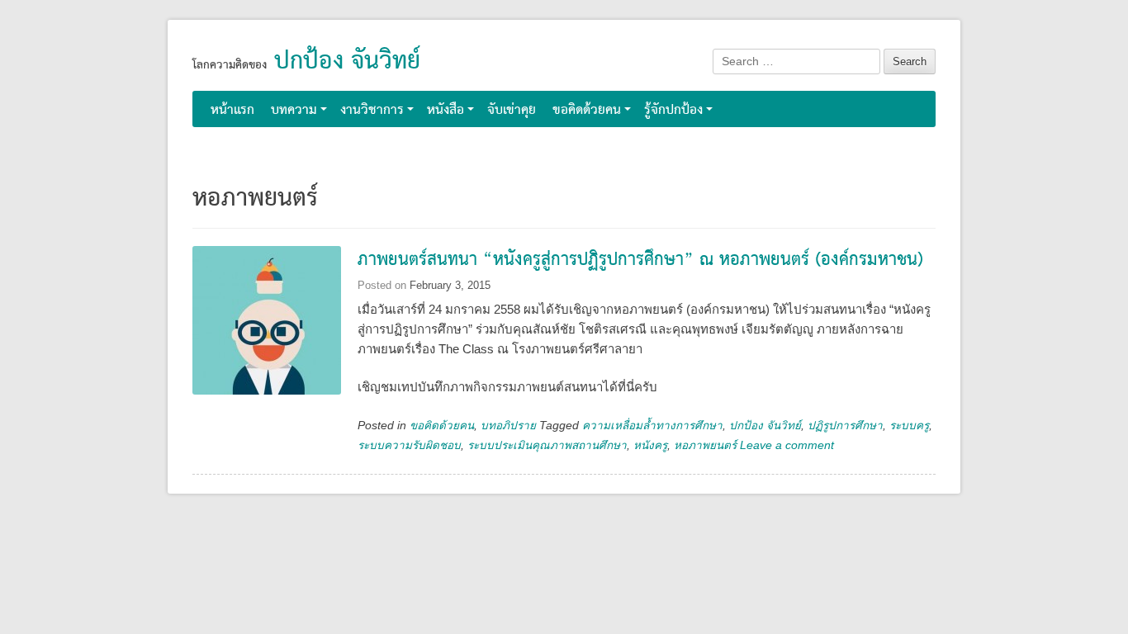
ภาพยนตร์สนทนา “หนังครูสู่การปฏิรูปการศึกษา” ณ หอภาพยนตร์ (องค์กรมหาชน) (640, 260)
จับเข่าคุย (511, 110)
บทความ (294, 110)
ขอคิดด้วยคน (586, 110)
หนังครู (650, 445)
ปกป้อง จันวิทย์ (347, 62)
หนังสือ (445, 110)
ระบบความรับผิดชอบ (409, 445)
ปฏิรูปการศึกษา (845, 425)
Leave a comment (787, 445)
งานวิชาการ (372, 110)
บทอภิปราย (508, 425)
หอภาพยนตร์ (705, 445)
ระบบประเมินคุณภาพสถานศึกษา (547, 445)
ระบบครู (909, 425)
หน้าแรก (232, 110)
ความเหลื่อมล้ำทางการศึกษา (652, 425)
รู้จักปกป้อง (673, 110)
